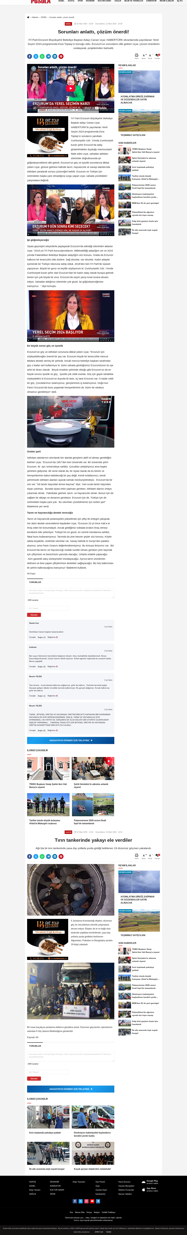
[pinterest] (61, 56)
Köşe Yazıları (35, 1190)
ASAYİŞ (32, 1182)
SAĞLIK (32, 1194)
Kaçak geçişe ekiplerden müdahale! (92, 1169)
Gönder (34, 615)
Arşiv (98, 1186)
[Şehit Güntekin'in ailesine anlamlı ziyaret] (93, 768)
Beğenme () (53, 637)
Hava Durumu (124, 1182)
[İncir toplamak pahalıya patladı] (48, 1117)
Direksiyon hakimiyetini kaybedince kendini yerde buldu (92, 1134)
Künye (89, 1212)
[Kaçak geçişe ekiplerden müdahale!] (93, 1153)
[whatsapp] (42, 56)
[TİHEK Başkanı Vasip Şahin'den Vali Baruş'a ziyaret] (48, 768)
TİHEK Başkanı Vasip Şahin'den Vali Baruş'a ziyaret (48, 785)
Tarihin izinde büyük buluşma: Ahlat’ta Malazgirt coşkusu (45, 822)
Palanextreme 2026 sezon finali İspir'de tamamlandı (90, 822)
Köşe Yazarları (79, 1182)
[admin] (98, 1201)
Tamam (108, 1232)
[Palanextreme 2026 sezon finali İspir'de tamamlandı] (93, 804)
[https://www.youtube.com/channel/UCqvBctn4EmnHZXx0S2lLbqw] (92, 1201)
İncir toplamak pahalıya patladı (45, 1133)
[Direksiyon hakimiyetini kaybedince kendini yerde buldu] (93, 1117)
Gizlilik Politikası (108, 1212)
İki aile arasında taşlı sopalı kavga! (46, 1169)
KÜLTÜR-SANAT (57, 1190)
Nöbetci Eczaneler (126, 1190)
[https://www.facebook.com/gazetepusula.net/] (75, 1201)
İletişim (97, 1212)
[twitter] (35, 56)
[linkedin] (54, 56)
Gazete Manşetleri (126, 1186)
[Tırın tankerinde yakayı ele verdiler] (70, 890)
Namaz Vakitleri (125, 1194)
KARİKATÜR (55, 1186)
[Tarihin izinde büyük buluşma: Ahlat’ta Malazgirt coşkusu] (48, 804)
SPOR (52, 1194)
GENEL (32, 1186)
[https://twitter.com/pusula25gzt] (81, 1201)
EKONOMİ (54, 1182)
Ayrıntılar (99, 1232)
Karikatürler (101, 1194)
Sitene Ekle (80, 1212)
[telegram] (48, 56)
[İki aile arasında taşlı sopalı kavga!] (48, 1153)
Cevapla (32, 637)
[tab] (35, 582)
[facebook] (29, 56)
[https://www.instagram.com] (86, 1201)
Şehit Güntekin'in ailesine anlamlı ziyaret (91, 785)
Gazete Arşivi (101, 1190)
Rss (71, 1212)
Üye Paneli (100, 1182)
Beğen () (41, 637)
